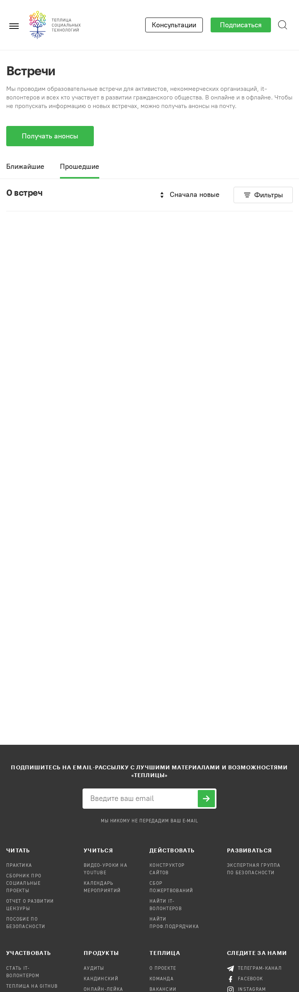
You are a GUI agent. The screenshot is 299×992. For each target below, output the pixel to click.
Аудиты (94, 968)
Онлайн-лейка (103, 989)
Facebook (250, 979)
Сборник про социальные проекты (23, 883)
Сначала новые (195, 194)
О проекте (163, 968)
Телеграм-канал (260, 968)
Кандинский (101, 979)
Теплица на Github (32, 986)
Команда (162, 979)
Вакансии (163, 989)
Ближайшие (25, 166)
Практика (19, 865)
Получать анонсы (50, 136)
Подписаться (241, 25)
